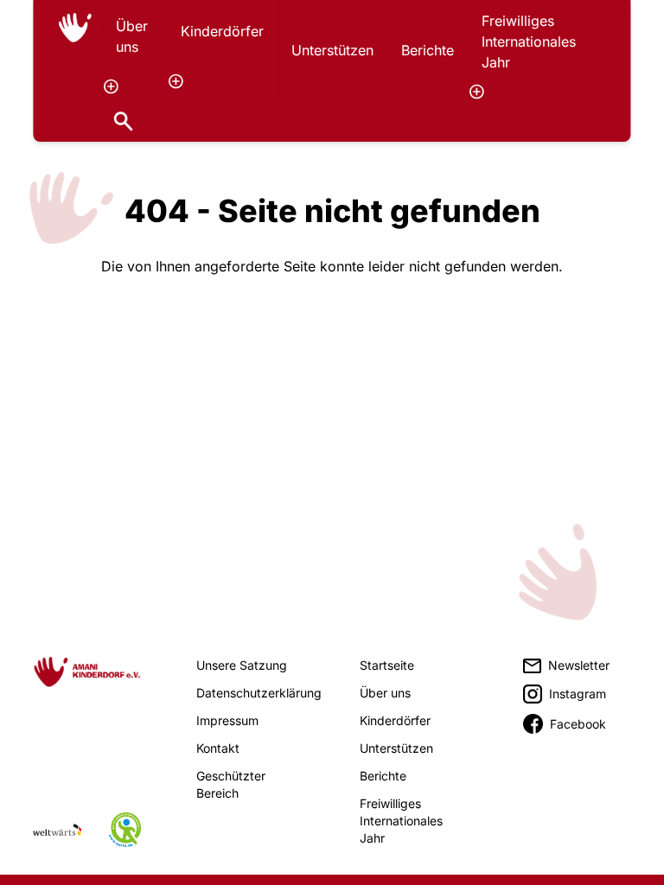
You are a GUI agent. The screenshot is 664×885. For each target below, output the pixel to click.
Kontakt (217, 748)
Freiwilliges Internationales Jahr (529, 41)
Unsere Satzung (241, 665)
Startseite (387, 665)
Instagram (577, 693)
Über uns (132, 36)
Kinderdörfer (222, 31)
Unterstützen (332, 50)
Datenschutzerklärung (259, 692)
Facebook (578, 723)
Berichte (427, 50)
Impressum (227, 720)
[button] (110, 86)
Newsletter (579, 665)
